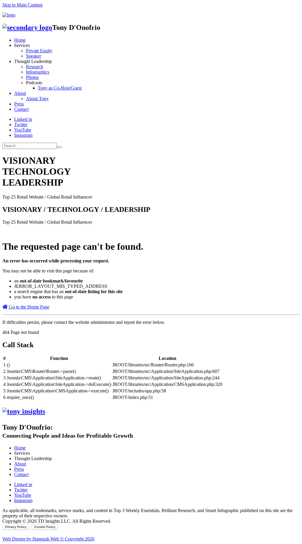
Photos (32, 77)
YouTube (22, 129)
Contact (21, 109)
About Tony (37, 98)
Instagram (23, 135)
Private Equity (39, 50)
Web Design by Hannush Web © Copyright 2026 (48, 538)
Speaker (33, 56)
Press (19, 103)
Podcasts (34, 82)
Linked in (23, 119)
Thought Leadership (33, 61)
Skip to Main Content (22, 4)
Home (20, 40)
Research (34, 66)
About (20, 93)
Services (22, 45)
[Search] (59, 147)
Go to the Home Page (28, 306)
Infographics (37, 71)
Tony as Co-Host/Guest (60, 87)
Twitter (20, 124)
